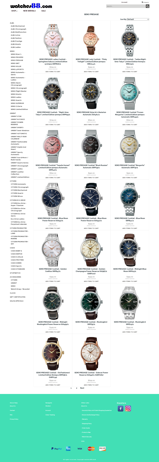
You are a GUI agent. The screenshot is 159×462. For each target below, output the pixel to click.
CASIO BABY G (16, 251)
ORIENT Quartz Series (19, 163)
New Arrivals (29, 11)
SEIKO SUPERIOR (17, 103)
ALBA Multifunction (18, 32)
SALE (43, 11)
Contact (12, 410)
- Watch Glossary (86, 436)
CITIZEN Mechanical (19, 190)
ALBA (12, 23)
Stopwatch (15, 273)
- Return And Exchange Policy (90, 415)
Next (82, 388)
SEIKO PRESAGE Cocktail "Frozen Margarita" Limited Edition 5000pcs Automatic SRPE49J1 (129, 114)
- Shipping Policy (86, 423)
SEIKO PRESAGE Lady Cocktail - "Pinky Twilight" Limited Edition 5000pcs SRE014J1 (91, 61)
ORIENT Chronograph (19, 166)
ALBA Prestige (16, 41)
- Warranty (84, 419)
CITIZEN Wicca (17, 196)
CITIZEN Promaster (18, 228)
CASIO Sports (16, 266)
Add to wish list (52, 69)
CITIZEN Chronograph (20, 187)
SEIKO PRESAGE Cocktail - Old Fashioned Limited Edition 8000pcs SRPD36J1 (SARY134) (53, 375)
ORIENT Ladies (17, 169)
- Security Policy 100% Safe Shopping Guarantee (96, 410)
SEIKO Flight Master (19, 91)
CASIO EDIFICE (16, 254)
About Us (13, 406)
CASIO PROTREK (17, 260)
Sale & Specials (16, 301)
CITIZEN (13, 181)
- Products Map (86, 432)
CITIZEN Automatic (18, 184)
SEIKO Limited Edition (19, 109)
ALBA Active (15, 35)
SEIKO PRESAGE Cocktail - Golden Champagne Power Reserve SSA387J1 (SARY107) (91, 271)
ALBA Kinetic (16, 44)
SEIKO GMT (15, 63)
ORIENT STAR (16, 116)
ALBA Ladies (16, 47)
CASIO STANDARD (18, 269)
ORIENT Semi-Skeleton (20, 130)
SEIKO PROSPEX (17, 57)
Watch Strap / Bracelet (20, 289)
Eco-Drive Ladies (17, 219)
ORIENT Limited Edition (20, 177)
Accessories (15, 277)
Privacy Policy (14, 419)
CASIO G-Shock (17, 257)
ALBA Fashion (16, 38)
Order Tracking (50, 415)
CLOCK (12, 293)
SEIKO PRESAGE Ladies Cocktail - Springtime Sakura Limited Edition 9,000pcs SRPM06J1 (52, 61)
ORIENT (13, 113)
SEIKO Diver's (16, 54)
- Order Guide (85, 428)
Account (124, 2)
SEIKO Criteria (16, 106)
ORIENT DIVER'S (17, 127)
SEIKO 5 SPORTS (17, 69)
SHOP (13, 11)
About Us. (84, 406)
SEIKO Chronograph (19, 88)
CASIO (12, 248)
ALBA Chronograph (18, 29)
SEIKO (12, 51)
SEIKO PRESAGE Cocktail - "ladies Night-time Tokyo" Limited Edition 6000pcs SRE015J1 (129, 61)
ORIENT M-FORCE (18, 119)
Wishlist (48, 406)
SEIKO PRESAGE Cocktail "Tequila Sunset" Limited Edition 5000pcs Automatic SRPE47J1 (53, 167)
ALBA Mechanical (18, 26)
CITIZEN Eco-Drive (17, 200)
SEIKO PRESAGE (17, 60)
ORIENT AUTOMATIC (19, 133)
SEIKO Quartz (16, 100)
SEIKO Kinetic (16, 94)
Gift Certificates (17, 297)
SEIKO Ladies (16, 97)
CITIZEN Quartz (17, 193)
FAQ (11, 415)
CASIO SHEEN (16, 263)
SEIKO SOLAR (16, 66)
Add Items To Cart (53, 71)
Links (83, 441)
